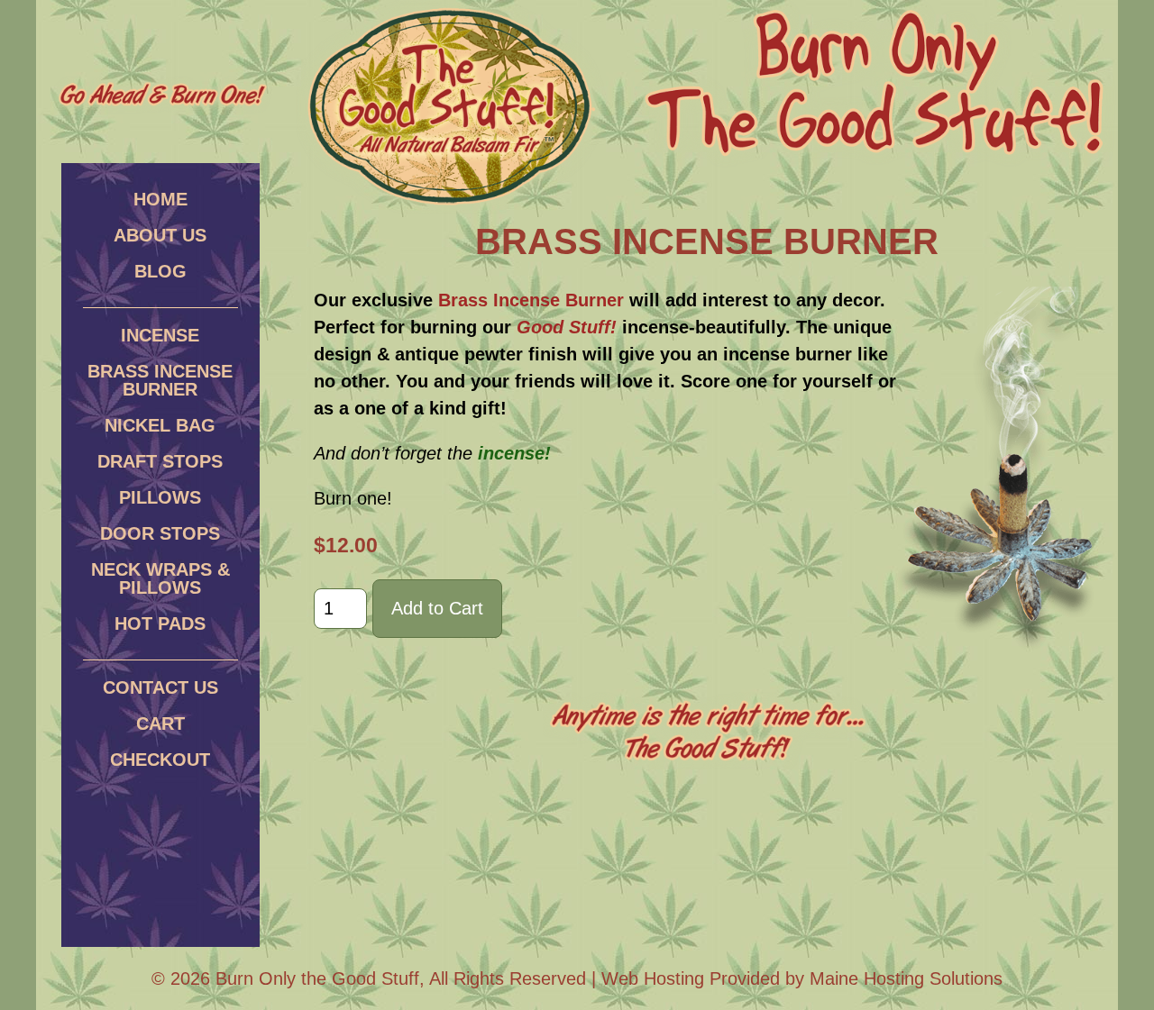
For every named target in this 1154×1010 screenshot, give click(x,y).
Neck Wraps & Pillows (160, 578)
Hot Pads (160, 623)
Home (160, 199)
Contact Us (160, 687)
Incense (160, 335)
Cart (160, 723)
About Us (160, 235)
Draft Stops (160, 461)
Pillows (160, 497)
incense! (514, 453)
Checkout (160, 759)
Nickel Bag (160, 425)
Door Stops (160, 533)
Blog (160, 271)
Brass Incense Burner (160, 380)
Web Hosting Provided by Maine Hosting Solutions (802, 978)
